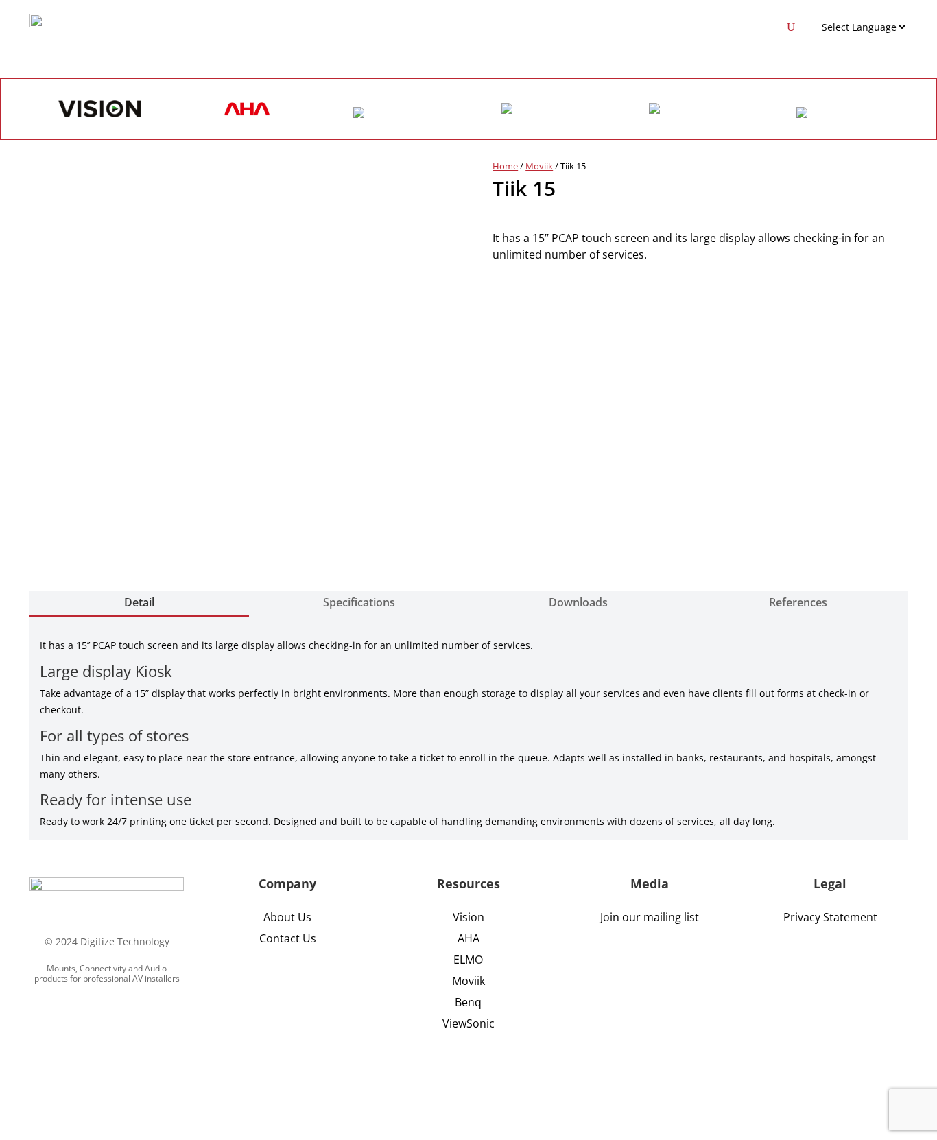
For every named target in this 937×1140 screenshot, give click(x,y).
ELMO (468, 959)
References (798, 602)
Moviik (539, 166)
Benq (468, 1002)
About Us (287, 917)
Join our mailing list (649, 917)
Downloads (578, 602)
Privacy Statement (830, 917)
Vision (468, 917)
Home (505, 166)
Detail (139, 602)
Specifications (359, 602)
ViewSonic (468, 1023)
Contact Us (287, 938)
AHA (468, 938)
